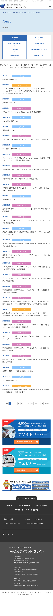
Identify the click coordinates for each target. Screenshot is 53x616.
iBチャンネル (38, 55)
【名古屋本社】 (18, 556)
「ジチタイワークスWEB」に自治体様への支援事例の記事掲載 (25, 170)
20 (32, 403)
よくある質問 (32, 510)
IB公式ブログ (10, 534)
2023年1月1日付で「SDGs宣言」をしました (18, 371)
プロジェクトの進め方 (35, 519)
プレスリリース (39, 43)
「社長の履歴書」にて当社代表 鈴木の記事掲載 (20, 179)
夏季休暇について (8, 103)
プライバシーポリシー (12, 523)
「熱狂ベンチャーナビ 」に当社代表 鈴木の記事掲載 (21, 112)
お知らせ (15, 49)
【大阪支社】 (17, 578)
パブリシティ (38, 37)
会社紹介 (10, 505)
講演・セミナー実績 (14, 43)
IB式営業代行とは (25, 505)
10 (28, 403)
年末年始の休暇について (11, 79)
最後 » (47, 403)
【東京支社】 (17, 567)
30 (35, 403)
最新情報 (15, 37)
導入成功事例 (41, 505)
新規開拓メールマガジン (39, 49)
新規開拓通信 (14, 55)
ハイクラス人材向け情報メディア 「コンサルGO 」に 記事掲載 (25, 139)
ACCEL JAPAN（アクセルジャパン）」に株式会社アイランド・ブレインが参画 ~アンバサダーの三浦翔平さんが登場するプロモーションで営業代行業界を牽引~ (26, 91)
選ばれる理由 (8, 519)
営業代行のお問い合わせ (35, 523)
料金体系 (19, 510)
